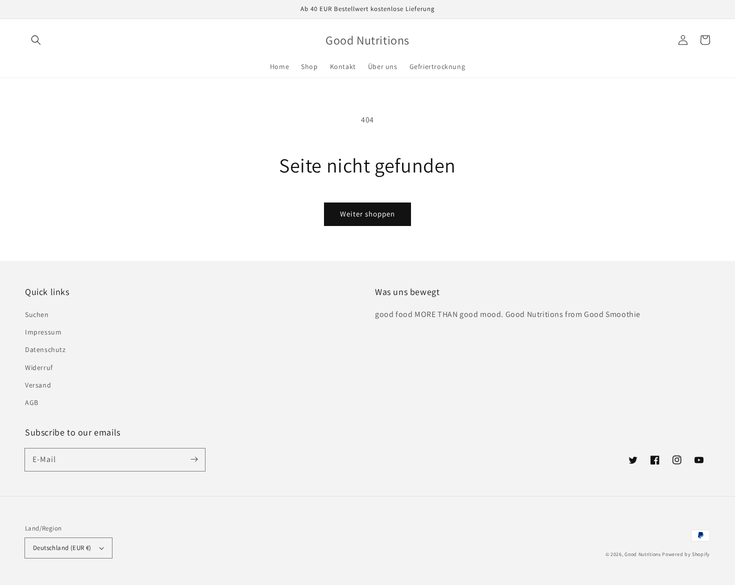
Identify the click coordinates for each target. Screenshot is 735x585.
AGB (31, 402)
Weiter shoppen (367, 213)
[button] (36, 40)
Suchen (37, 314)
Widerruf (39, 367)
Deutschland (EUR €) (62, 548)
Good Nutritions (642, 554)
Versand (38, 385)
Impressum (43, 332)
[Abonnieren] (194, 459)
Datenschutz (45, 349)
